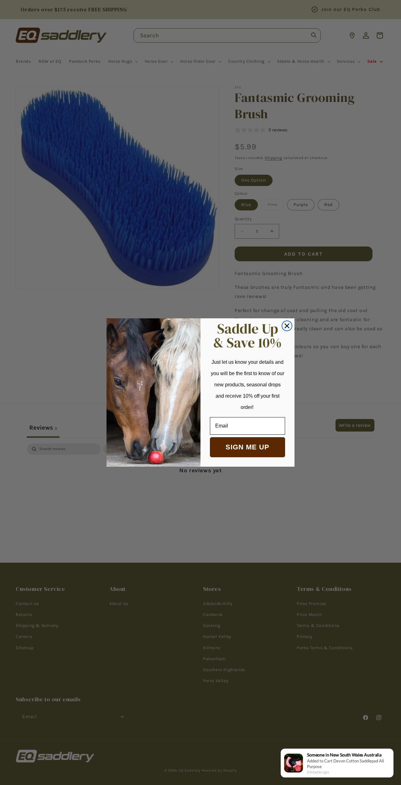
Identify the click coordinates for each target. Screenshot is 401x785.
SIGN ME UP (247, 447)
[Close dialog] (287, 326)
